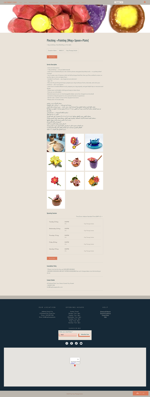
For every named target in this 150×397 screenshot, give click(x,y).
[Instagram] (66, 343)
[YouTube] (81, 343)
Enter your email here (65, 332)
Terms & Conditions (105, 313)
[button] (25, 2)
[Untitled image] (56, 143)
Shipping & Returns (105, 311)
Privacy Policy (105, 315)
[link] (52, 56)
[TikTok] (76, 343)
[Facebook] (71, 343)
